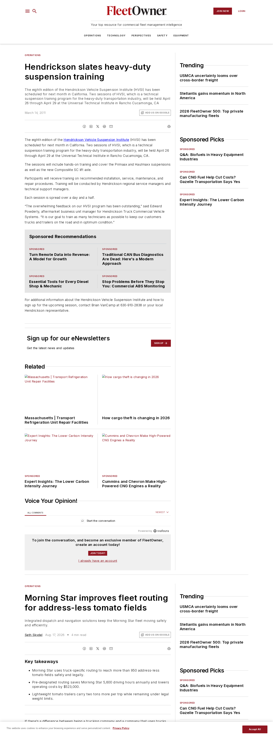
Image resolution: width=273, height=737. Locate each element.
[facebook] (84, 126)
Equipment (181, 35)
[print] (169, 126)
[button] (27, 11)
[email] (111, 126)
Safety (162, 35)
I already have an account (97, 561)
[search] (34, 11)
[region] (98, 521)
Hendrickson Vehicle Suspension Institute (96, 140)
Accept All (255, 729)
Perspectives (141, 35)
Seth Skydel (33, 635)
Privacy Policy (121, 728)
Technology (116, 35)
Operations (92, 35)
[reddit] (104, 126)
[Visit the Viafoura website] (161, 530)
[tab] (35, 512)
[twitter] (98, 126)
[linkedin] (91, 126)
